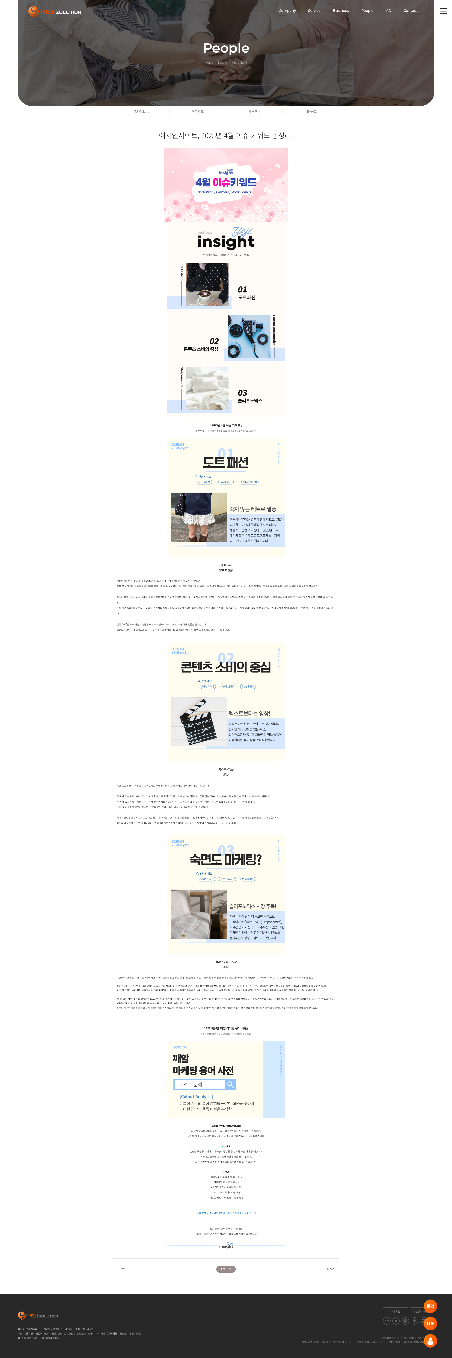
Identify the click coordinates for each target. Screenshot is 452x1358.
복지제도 (198, 111)
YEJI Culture (239, 62)
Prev (121, 1269)
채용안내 (254, 111)
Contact (411, 10)
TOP (430, 1323)
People (367, 10)
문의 (430, 1306)
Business (341, 10)
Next (330, 1269)
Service (314, 10)
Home (209, 62)
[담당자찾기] (430, 1340)
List (223, 1269)
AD (388, 10)
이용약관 (395, 1311)
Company (287, 10)
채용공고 (311, 111)
